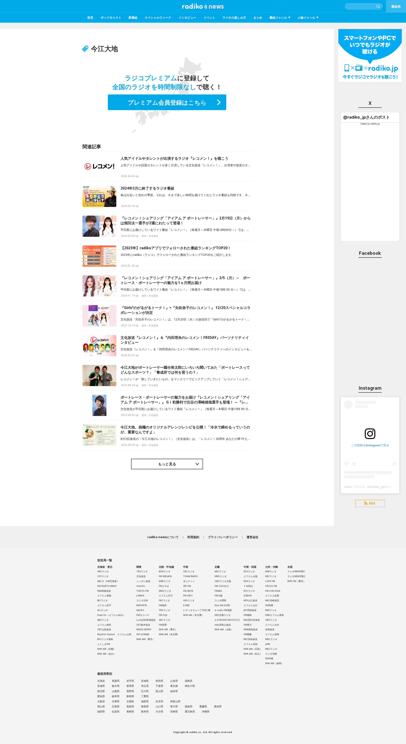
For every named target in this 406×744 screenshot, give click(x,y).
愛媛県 (203, 706)
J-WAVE (140, 595)
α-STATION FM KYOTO (227, 619)
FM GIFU (188, 595)
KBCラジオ (271, 576)
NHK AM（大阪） (224, 629)
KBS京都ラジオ (223, 615)
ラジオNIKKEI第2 (296, 576)
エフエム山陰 (251, 576)
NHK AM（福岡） (274, 663)
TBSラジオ (142, 571)
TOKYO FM (142, 590)
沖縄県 (206, 711)
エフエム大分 (272, 624)
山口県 (159, 706)
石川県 (145, 691)
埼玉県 (145, 686)
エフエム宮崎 (272, 634)
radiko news (203, 6)
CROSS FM (271, 585)
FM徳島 (248, 615)
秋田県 (159, 681)
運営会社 (253, 537)
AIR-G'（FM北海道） (108, 581)
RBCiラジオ (271, 648)
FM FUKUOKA (272, 590)
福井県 (174, 691)
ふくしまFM (103, 644)
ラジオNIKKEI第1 (296, 571)
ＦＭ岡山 (248, 585)
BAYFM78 (141, 605)
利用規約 (193, 537)
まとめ (257, 17)
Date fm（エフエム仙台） (111, 615)
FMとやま (164, 585)
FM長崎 (269, 605)
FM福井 (163, 605)
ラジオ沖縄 (271, 653)
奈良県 (159, 701)
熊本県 (145, 711)
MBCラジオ (271, 639)
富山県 (159, 691)
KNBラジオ (164, 581)
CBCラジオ (189, 571)
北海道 (101, 681)
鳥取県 (130, 706)
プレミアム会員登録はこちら (167, 102)
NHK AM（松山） (253, 653)
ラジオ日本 (142, 600)
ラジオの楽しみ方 (234, 17)
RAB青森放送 (104, 590)
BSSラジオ (249, 571)
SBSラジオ (189, 600)
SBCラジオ (164, 619)
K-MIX (186, 605)
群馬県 (130, 686)
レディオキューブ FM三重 (196, 610)
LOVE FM (270, 581)
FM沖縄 (269, 658)
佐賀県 (115, 711)
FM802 (218, 590)
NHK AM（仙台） (106, 653)
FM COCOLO (222, 585)
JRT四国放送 (250, 610)
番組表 (396, 6)
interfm (140, 585)
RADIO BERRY (143, 629)
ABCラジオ (220, 571)
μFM (267, 644)
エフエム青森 (104, 595)
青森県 (115, 681)
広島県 (115, 706)
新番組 (133, 17)
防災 (90, 17)
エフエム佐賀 (272, 595)
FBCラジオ (164, 600)
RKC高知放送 (250, 639)
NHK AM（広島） (253, 648)
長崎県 (130, 711)
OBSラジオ (271, 619)
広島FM (248, 595)
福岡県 (101, 711)
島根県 (145, 706)
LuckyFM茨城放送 (146, 619)
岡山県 (101, 706)
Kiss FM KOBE (222, 605)
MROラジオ (165, 590)
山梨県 (115, 691)
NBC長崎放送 (272, 600)
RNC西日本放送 (252, 619)
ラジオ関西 (220, 600)
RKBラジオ (271, 571)
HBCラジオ (103, 571)
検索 (378, 6)
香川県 (174, 706)
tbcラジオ (102, 610)
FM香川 (248, 624)
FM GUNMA (142, 634)
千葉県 (159, 686)
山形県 (174, 681)
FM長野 (163, 624)
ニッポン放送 (143, 581)
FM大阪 (219, 595)
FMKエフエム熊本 (274, 615)
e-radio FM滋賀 (223, 610)
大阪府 (101, 701)
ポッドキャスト (111, 17)
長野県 (130, 691)
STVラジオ (103, 576)
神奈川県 (190, 686)
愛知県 (101, 696)
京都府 (130, 701)
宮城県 (145, 681)
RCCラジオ (249, 590)
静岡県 (130, 696)
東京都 (174, 686)
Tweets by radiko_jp (370, 123)
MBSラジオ (221, 576)
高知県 (218, 706)
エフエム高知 (251, 644)
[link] (366, 117)
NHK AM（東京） (145, 639)
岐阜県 (115, 696)
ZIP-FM (187, 585)
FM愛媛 (248, 634)
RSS (372, 503)
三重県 (145, 696)
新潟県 (101, 691)
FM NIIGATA (165, 576)
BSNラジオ (164, 571)
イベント (209, 17)
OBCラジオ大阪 (223, 581)
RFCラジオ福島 (105, 639)
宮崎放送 (269, 629)
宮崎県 (174, 711)
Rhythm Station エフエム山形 (114, 634)
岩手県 (130, 681)
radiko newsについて (163, 537)
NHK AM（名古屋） (169, 634)
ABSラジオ (103, 619)
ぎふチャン (189, 581)
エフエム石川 (166, 595)
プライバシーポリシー (223, 537)
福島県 (188, 681)
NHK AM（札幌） (106, 648)
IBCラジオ (102, 600)
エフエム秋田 (104, 624)
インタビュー (187, 17)
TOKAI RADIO (190, 576)
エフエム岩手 (104, 605)
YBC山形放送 (104, 629)
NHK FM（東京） (296, 581)
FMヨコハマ (142, 615)
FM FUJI (163, 615)
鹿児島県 (190, 711)
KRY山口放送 (250, 600)
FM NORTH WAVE (107, 585)
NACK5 (140, 610)
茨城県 (101, 686)
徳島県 (188, 706)
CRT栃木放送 (143, 624)
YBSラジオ (164, 610)
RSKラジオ (249, 581)
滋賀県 (145, 701)
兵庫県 (115, 701)
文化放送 (141, 576)
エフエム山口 (251, 605)
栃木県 (115, 686)
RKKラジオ (271, 610)
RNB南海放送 (251, 629)
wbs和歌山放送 (223, 624)
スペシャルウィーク (158, 17)
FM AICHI (188, 590)
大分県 (159, 711)
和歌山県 (175, 701)
